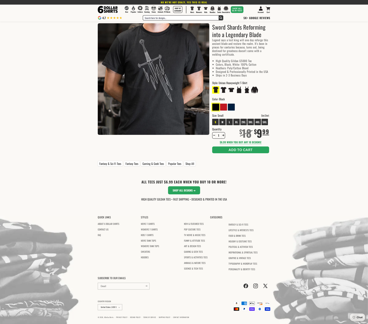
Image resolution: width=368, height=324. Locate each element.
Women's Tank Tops (150, 246)
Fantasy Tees (131, 163)
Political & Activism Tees (241, 247)
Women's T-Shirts (149, 229)
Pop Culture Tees (192, 229)
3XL (251, 122)
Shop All (189, 163)
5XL (265, 122)
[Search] (221, 18)
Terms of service (149, 317)
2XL (243, 122)
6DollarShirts (109, 317)
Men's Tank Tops (148, 240)
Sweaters (145, 252)
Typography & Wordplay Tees (243, 263)
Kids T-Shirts (147, 235)
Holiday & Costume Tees (240, 241)
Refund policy (135, 317)
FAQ (99, 235)
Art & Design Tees (192, 246)
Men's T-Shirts (148, 224)
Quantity (217, 129)
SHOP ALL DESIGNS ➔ (184, 190)
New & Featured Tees (194, 224)
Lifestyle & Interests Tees (241, 230)
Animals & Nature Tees (195, 263)
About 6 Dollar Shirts (108, 224)
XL (236, 122)
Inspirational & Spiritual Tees (243, 252)
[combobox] (181, 18)
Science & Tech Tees (193, 268)
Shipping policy (164, 317)
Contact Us (103, 229)
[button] (178, 9)
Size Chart (265, 115)
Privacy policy (121, 317)
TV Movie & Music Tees (194, 235)
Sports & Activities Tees (196, 257)
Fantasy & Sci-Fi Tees (110, 163)
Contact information (181, 317)
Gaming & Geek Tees (153, 163)
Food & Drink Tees (237, 235)
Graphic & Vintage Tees (240, 258)
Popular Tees (174, 163)
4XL (258, 122)
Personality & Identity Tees (242, 269)
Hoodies (145, 257)
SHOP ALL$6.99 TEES (237, 9)
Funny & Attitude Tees (194, 240)
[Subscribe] (146, 286)
